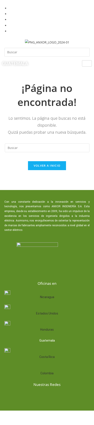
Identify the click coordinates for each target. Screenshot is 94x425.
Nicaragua (47, 297)
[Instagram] (67, 396)
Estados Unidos (47, 313)
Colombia (47, 373)
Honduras (47, 329)
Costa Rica (47, 357)
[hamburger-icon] (87, 63)
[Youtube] (53, 396)
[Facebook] (25, 396)
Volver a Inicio (47, 166)
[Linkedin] (39, 396)
